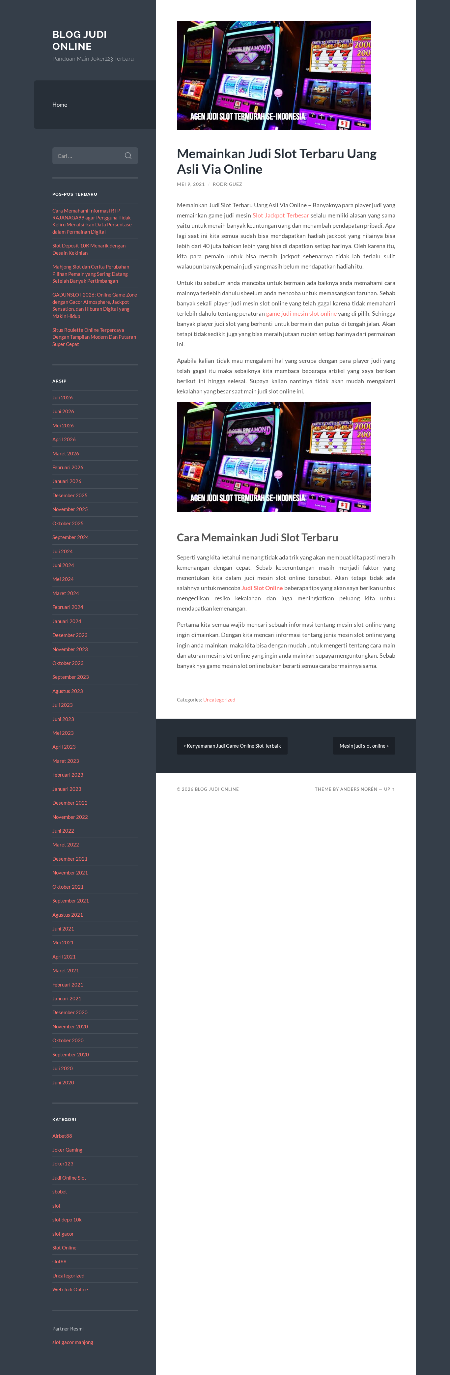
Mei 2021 (63, 942)
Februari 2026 (67, 467)
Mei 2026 (63, 425)
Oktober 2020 (68, 1040)
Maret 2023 (65, 761)
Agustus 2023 (67, 691)
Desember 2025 (70, 495)
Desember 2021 (70, 859)
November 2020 (70, 1026)
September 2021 (70, 900)
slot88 (59, 1261)
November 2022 (70, 817)
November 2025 (70, 509)
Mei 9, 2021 (191, 184)
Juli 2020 (62, 1068)
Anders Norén (359, 789)
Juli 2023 (62, 705)
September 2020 (70, 1054)
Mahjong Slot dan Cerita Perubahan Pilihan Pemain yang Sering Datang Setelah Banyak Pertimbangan (90, 274)
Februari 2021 (67, 985)
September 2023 (70, 677)
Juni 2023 (63, 719)
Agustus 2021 (67, 915)
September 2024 (70, 537)
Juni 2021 (63, 928)
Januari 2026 (66, 481)
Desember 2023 (70, 635)
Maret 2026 (65, 453)
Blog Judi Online (79, 40)
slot (56, 1206)
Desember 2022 (70, 803)
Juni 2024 (63, 565)
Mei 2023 (63, 733)
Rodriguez (227, 184)
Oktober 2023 (68, 663)
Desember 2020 (70, 1012)
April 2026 (64, 439)
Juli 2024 (62, 551)
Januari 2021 (66, 998)
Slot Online (64, 1247)
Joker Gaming (67, 1150)
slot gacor (63, 1234)
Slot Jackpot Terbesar (281, 215)
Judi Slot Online (262, 587)
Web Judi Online (70, 1289)
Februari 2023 (67, 775)
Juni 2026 (63, 411)
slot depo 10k (67, 1219)
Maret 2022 (65, 844)
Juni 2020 (63, 1082)
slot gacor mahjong (72, 1342)
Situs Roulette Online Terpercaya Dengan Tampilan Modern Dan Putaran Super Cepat (94, 337)
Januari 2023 (66, 789)
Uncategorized (68, 1275)
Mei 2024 (63, 579)
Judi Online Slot (69, 1178)
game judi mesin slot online (301, 313)
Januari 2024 (66, 621)
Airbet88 (62, 1136)
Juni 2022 (63, 831)
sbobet (59, 1191)
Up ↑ (389, 789)
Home (59, 104)
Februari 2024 (67, 607)
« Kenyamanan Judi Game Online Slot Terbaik (232, 746)
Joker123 (62, 1163)
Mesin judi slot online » (364, 746)
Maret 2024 (65, 593)
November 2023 (70, 649)
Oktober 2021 (68, 887)
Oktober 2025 (68, 523)
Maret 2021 (65, 970)
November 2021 (70, 872)
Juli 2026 (62, 397)
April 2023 (64, 747)
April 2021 (64, 957)
